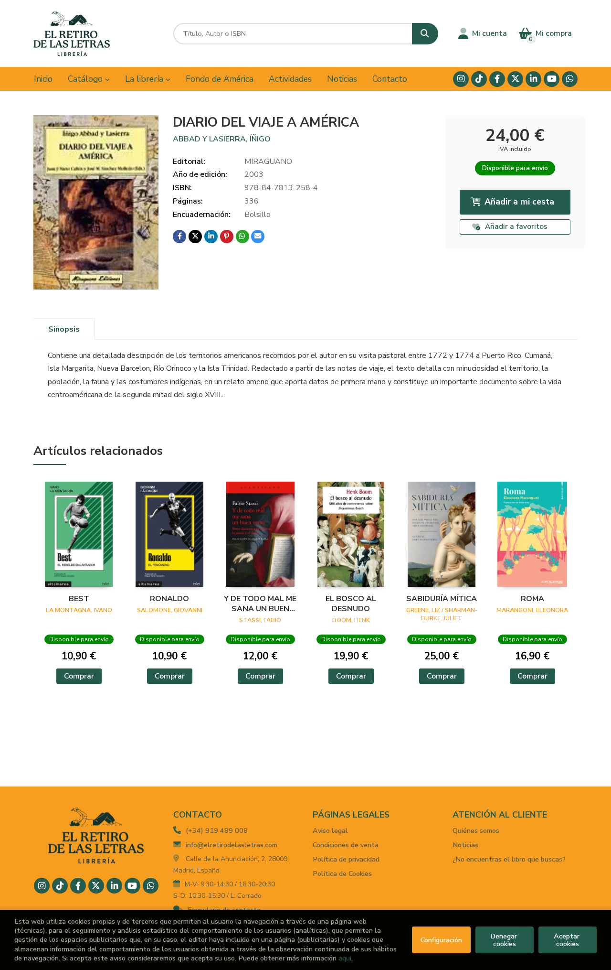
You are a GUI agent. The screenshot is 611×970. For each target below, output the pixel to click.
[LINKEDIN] (533, 79)
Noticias (465, 845)
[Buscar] (425, 33)
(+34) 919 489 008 (217, 830)
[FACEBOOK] (497, 79)
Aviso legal (330, 830)
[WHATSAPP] (570, 79)
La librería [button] (145, 79)
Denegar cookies (504, 939)
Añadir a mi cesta (519, 201)
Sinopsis (64, 329)
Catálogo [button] (86, 79)
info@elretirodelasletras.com (231, 845)
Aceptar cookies (567, 939)
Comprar (79, 676)
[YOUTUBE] (551, 79)
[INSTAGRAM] (461, 79)
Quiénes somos (476, 830)
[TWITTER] (515, 79)
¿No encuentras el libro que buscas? (509, 859)
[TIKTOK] (479, 79)
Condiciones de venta (346, 845)
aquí (344, 958)
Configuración (441, 940)
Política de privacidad (346, 859)
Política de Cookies (342, 873)
